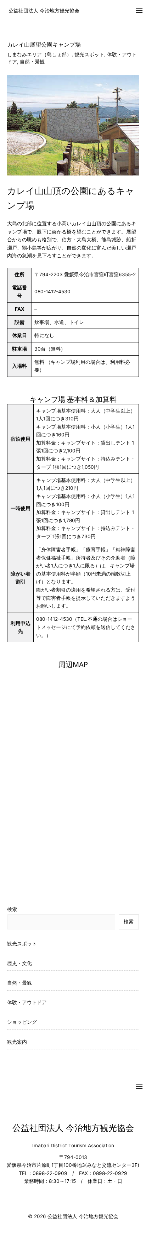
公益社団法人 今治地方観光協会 (44, 10)
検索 (12, 909)
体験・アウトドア (27, 1002)
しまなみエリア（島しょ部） (39, 54)
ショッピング (22, 1022)
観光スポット (89, 54)
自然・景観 (32, 61)
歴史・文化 (19, 963)
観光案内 (17, 1042)
